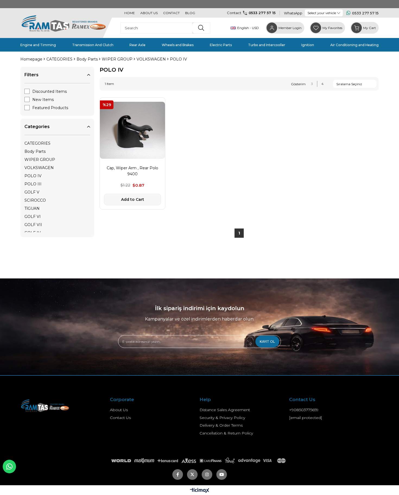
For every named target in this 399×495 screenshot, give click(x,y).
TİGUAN (32, 208)
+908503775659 (303, 409)
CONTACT (171, 13)
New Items (43, 99)
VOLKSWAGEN (39, 167)
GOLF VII (33, 224)
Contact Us (120, 417)
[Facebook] (177, 474)
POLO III (33, 184)
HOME (129, 13)
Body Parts (35, 151)
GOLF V (31, 192)
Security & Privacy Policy (222, 417)
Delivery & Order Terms (221, 425)
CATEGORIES (37, 143)
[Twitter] (192, 474)
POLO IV (33, 175)
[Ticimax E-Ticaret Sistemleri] (199, 491)
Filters (31, 74)
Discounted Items (49, 91)
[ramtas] (53, 405)
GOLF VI (32, 216)
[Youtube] (221, 474)
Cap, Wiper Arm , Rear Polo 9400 (132, 171)
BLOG (190, 13)
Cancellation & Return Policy (226, 433)
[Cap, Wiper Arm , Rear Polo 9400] (132, 130)
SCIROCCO (35, 200)
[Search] (201, 28)
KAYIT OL (267, 341)
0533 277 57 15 (262, 13)
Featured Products (50, 107)
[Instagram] (207, 474)
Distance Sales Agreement (224, 409)
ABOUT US (149, 13)
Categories (37, 126)
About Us (119, 409)
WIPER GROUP (39, 159)
